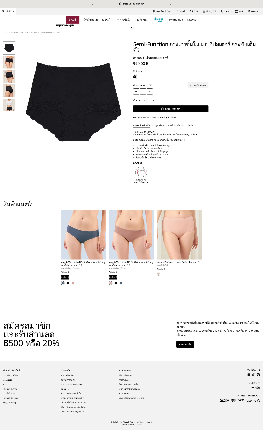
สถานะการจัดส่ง (68, 380)
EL (150, 91)
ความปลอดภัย (125, 393)
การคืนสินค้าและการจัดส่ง (180, 125)
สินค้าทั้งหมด (91, 19)
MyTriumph (176, 19)
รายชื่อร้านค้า (9, 393)
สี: (137, 71)
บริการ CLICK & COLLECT (72, 384)
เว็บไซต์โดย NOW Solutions (131, 424)
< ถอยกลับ (7, 33)
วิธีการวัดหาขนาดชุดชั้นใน (72, 411)
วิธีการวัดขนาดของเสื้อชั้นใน (73, 407)
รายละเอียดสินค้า (141, 125)
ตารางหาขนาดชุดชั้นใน (71, 393)
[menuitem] (161, 11)
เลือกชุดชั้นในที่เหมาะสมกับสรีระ (75, 402)
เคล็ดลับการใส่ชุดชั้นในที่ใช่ (73, 398)
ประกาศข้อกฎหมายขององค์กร (131, 398)
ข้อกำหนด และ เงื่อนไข (128, 384)
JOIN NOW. (171, 117)
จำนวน (137, 100)
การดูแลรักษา (158, 125)
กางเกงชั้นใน (123, 19)
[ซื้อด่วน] (102, 260)
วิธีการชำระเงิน (125, 375)
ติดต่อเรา (65, 389)
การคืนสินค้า (124, 380)
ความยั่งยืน (7, 380)
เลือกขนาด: (139, 85)
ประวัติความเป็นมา (11, 375)
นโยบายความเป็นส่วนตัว (129, 389)
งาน (5, 384)
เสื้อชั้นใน (107, 19)
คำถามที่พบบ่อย (67, 375)
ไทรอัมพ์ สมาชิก (10, 389)
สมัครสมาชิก (185, 344)
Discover (192, 19)
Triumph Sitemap (10, 398)
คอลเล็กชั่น (141, 19)
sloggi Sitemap (9, 402)
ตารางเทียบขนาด (198, 85)
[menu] (163, 11)
